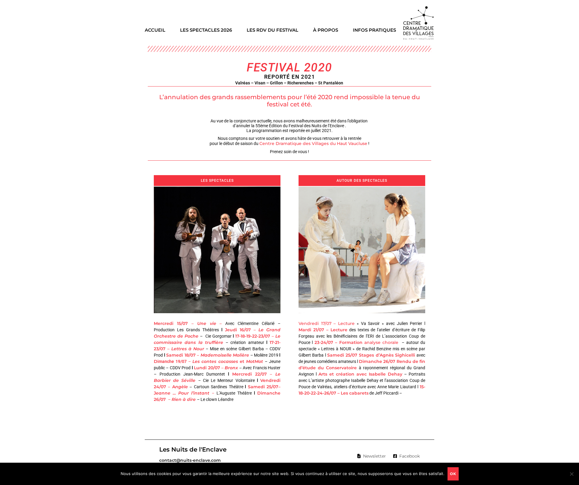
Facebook (409, 456)
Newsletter (374, 456)
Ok (453, 473)
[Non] (571, 474)
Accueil (155, 30)
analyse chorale (380, 342)
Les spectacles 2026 (206, 30)
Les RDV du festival (272, 30)
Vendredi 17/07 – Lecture (327, 323)
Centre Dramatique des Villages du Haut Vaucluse (313, 143)
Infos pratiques (374, 30)
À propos (325, 30)
